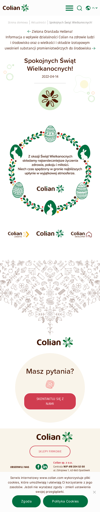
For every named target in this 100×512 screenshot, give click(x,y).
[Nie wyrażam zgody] (94, 492)
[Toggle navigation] (69, 8)
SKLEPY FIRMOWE (50, 451)
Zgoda (26, 501)
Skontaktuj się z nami (50, 401)
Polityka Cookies (65, 501)
